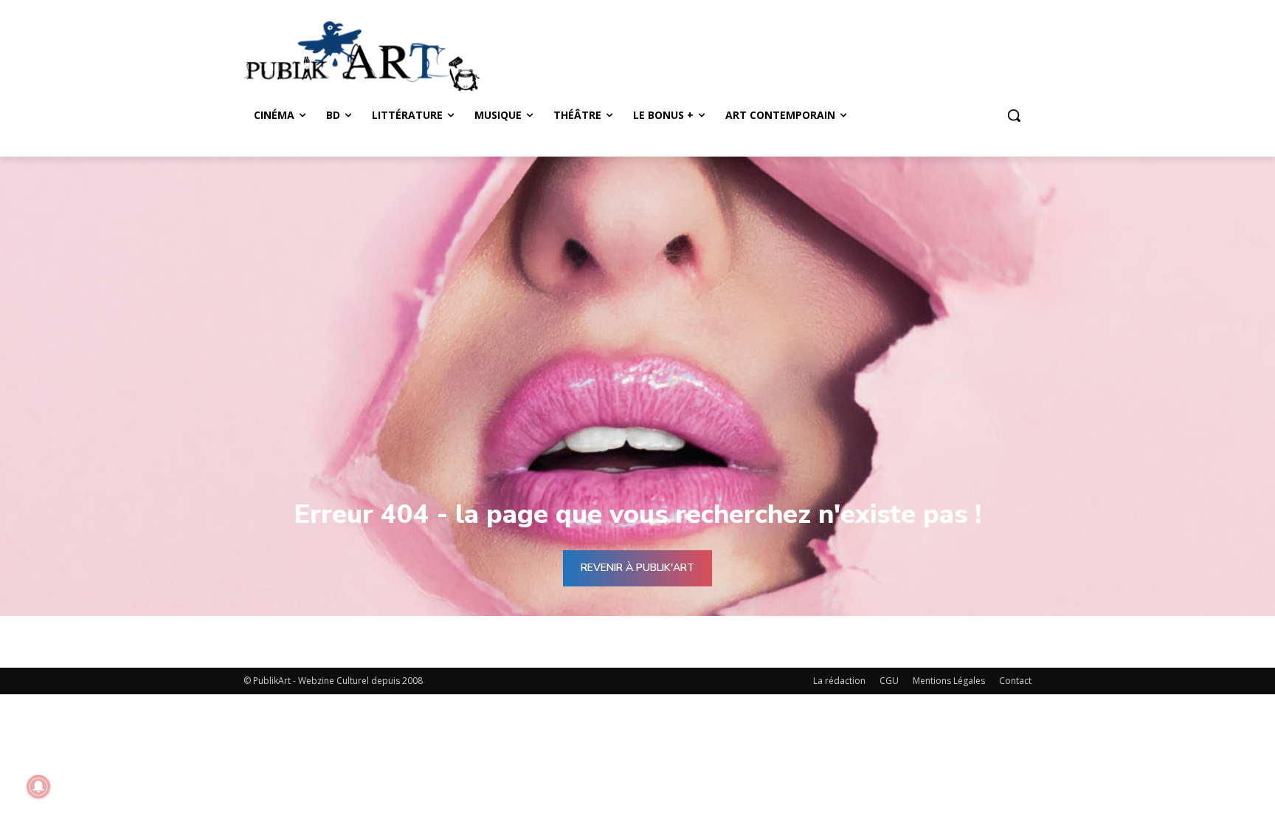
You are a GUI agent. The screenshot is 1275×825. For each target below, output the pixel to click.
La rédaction (839, 680)
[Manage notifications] (38, 786)
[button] (1014, 115)
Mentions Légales (949, 680)
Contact (1015, 680)
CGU (889, 680)
